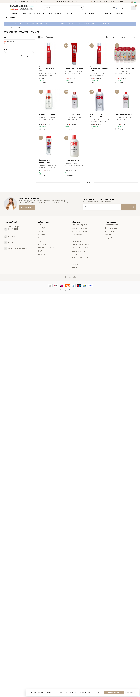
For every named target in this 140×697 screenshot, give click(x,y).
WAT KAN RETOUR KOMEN (81, 248)
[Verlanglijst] (127, 8)
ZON (66, 13)
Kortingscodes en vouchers (81, 244)
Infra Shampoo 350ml (47, 114)
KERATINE (119, 13)
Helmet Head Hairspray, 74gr (48, 69)
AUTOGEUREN (9, 18)
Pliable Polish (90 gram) (74, 68)
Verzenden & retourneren (80, 231)
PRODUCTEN (26, 13)
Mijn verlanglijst (110, 231)
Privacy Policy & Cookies (80, 257)
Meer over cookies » (131, 692)
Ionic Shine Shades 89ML (124, 68)
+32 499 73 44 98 (13, 237)
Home (6, 13)
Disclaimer (75, 254)
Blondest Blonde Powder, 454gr (45, 162)
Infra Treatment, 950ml (124, 114)
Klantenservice (26, 207)
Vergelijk (44, 82)
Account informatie (111, 225)
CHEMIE (58, 13)
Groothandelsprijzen (78, 251)
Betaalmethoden (77, 234)
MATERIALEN (76, 13)
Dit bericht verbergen (114, 692)
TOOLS (37, 13)
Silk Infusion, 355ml (72, 161)
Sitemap (74, 261)
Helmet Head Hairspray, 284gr (99, 69)
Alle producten (110, 238)
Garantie (74, 267)
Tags (12, 28)
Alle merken (10, 41)
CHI (19, 28)
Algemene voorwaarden (80, 228)
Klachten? (75, 264)
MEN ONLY (47, 13)
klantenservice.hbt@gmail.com (18, 248)
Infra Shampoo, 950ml (73, 114)
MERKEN (14, 13)
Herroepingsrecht (77, 241)
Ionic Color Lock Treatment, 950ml (97, 115)
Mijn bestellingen (111, 228)
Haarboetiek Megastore (79, 225)
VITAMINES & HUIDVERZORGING (98, 13)
